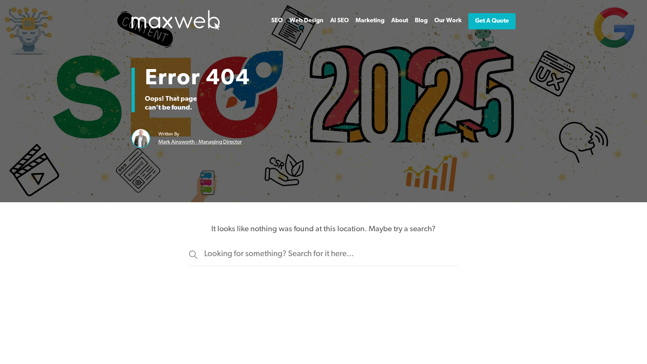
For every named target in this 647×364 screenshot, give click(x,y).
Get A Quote (492, 21)
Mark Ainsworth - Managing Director (200, 142)
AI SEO (339, 21)
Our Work (448, 21)
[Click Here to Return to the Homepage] (175, 29)
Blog (421, 21)
